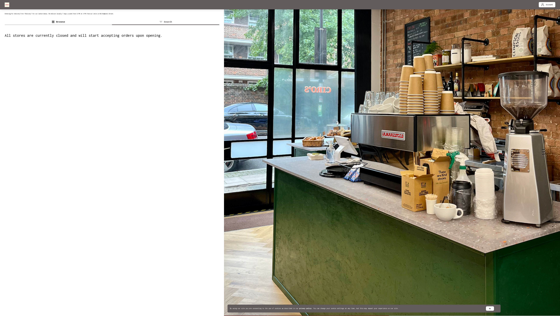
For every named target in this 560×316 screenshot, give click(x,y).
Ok (490, 308)
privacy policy (305, 308)
